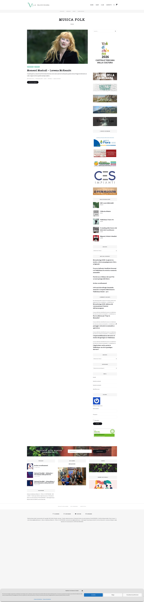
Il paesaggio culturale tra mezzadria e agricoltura (105, 326)
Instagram (68, 514)
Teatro (37, 66)
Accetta (93, 595)
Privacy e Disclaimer (38, 599)
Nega (113, 595)
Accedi (94, 377)
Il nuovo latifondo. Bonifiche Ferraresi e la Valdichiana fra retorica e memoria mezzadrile (104, 270)
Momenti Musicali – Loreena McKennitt (49, 70)
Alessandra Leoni (30, 78)
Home (92, 5)
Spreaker (89, 514)
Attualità (62, 11)
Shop (97, 5)
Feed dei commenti (97, 385)
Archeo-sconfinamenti (100, 283)
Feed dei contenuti (97, 381)
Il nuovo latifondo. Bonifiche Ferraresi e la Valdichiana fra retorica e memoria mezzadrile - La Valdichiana (104, 313)
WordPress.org (96, 389)
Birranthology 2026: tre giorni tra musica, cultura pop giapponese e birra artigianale (104, 262)
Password (95, 414)
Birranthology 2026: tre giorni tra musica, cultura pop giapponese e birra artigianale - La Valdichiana (104, 301)
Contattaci (83, 506)
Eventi (74, 11)
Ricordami (96, 420)
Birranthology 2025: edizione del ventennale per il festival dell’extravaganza (103, 306)
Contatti (109, 5)
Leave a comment (57, 78)
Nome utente (96, 408)
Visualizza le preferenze (132, 595)
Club (102, 5)
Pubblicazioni (81, 11)
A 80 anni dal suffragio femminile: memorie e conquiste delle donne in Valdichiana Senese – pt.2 (104, 289)
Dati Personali (74, 506)
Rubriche (68, 11)
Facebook (56, 514)
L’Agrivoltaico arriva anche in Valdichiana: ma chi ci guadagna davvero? (102, 347)
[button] (82, 591)
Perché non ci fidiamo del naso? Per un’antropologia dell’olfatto (103, 278)
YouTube (79, 514)
